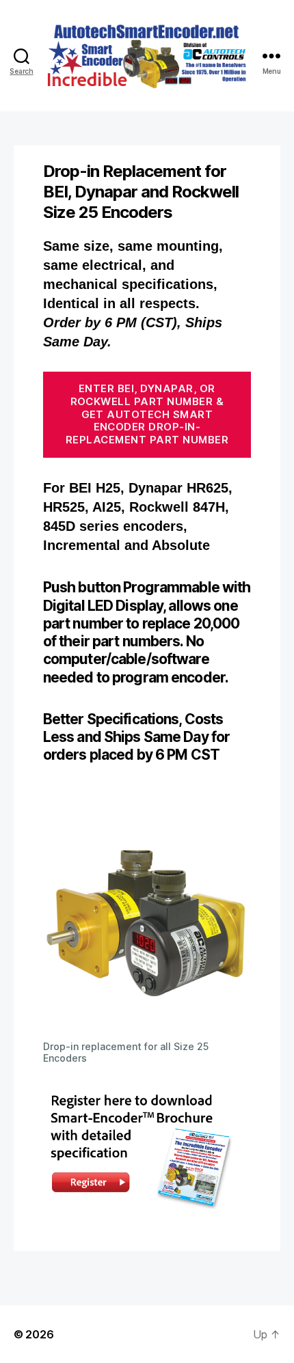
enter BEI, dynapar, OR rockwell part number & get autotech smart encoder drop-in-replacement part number (147, 414)
